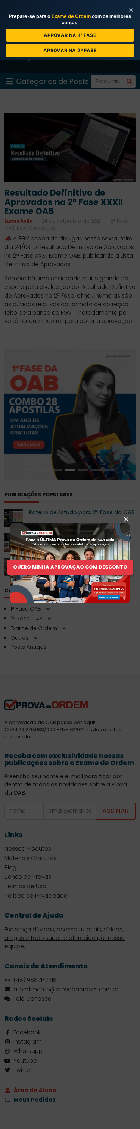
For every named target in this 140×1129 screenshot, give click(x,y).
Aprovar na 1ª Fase (70, 35)
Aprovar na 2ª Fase (70, 50)
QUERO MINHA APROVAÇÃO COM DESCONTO (70, 566)
